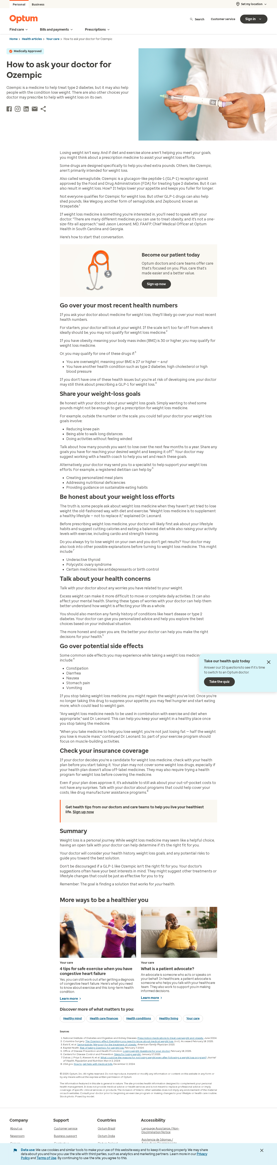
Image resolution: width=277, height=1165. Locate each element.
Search (199, 19)
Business (38, 4)
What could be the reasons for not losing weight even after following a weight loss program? (153, 1057)
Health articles (32, 39)
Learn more (69, 999)
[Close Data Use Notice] (261, 1150)
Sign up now (156, 284)
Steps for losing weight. (127, 1054)
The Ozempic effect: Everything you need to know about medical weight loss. (129, 1041)
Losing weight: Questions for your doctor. (146, 1051)
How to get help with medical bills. (93, 1064)
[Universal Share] (43, 108)
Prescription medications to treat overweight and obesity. (170, 1038)
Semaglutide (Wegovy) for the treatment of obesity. (107, 1044)
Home (14, 39)
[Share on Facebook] (9, 108)
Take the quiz (219, 682)
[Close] (268, 662)
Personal (19, 4)
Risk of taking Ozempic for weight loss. (102, 1047)
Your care (52, 39)
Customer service (223, 19)
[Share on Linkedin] (26, 108)
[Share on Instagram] (17, 108)
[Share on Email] (34, 108)
